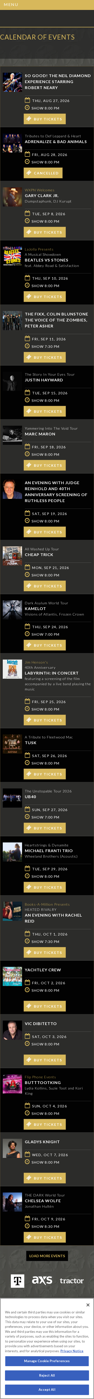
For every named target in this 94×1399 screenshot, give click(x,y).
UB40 (30, 796)
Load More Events (47, 1256)
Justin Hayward (44, 379)
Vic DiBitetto (41, 1023)
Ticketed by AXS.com (36, 48)
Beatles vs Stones (46, 260)
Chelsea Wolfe (43, 1200)
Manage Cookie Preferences (47, 1361)
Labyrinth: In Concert (52, 673)
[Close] (87, 1304)
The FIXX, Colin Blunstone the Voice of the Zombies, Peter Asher (56, 319)
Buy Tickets (48, 119)
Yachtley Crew (43, 969)
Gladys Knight (42, 1141)
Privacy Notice (71, 1351)
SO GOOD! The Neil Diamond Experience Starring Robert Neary (58, 81)
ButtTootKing (43, 1082)
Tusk (31, 742)
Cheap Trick (39, 554)
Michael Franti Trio (49, 850)
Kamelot (35, 608)
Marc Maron (40, 433)
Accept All (47, 1390)
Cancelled (46, 173)
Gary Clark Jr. (42, 195)
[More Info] (12, 90)
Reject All (47, 1375)
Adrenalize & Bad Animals (56, 141)
